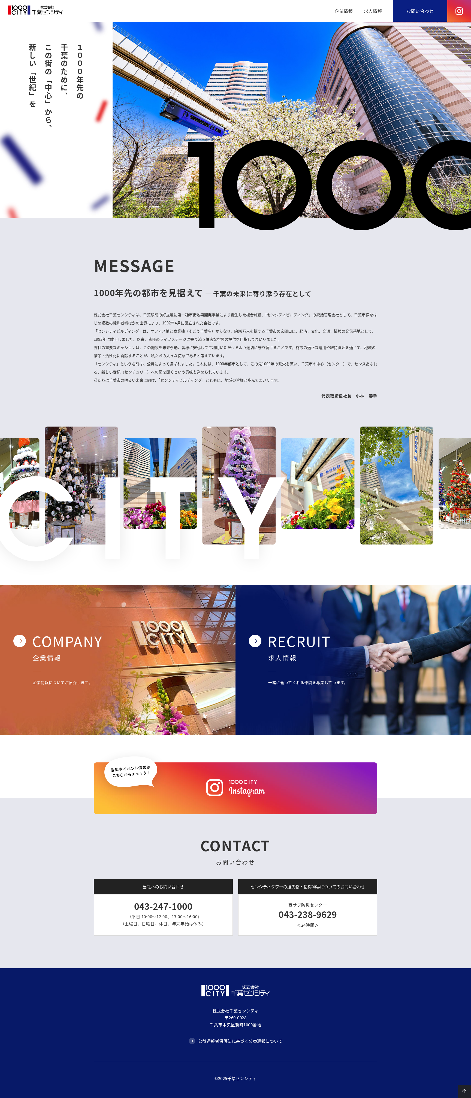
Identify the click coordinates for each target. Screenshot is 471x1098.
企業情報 (344, 11)
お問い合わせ (420, 11)
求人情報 (373, 11)
